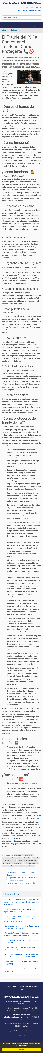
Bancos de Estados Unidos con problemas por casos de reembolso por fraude (21, 934)
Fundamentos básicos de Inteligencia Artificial (21, 963)
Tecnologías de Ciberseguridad (12, 863)
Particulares (15, 866)
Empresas (6, 866)
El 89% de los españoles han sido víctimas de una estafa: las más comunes (21, 956)
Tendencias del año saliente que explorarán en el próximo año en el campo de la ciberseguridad (21, 902)
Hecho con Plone (11, 986)
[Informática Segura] (21, 4)
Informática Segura (27, 866)
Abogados (35, 858)
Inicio (4, 30)
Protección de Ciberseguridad (27, 860)
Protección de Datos (9, 860)
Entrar (38, 3)
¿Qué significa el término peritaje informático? (21, 941)
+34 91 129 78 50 (30, 7)
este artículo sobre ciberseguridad (24, 818)
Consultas (27, 858)
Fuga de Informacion (31, 863)
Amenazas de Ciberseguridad (23, 855)
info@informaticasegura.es (29, 10)
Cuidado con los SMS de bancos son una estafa (19, 948)
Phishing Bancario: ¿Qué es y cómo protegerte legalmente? (21, 910)
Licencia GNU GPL (25, 986)
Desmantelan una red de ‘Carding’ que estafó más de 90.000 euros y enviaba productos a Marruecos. (21, 918)
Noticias (13, 30)
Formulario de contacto (21, 1015)
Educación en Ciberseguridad (12, 858)
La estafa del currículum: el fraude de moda (20, 970)
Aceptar (21, 1049)
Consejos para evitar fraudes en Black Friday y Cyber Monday (21, 927)
